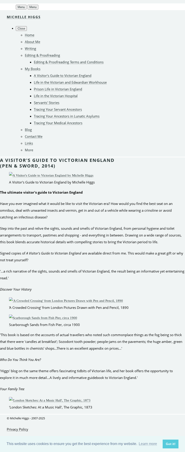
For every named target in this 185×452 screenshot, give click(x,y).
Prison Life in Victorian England (58, 89)
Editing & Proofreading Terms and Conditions (69, 62)
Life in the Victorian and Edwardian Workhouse (70, 82)
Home (29, 35)
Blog (28, 129)
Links (29, 143)
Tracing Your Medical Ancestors (58, 123)
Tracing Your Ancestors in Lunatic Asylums (66, 116)
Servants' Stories (46, 102)
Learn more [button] (148, 444)
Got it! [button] (171, 444)
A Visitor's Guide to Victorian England (62, 75)
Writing (30, 48)
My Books (32, 69)
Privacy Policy (17, 429)
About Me (32, 41)
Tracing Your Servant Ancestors (58, 109)
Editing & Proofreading (42, 55)
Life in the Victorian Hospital (56, 96)
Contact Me (33, 136)
